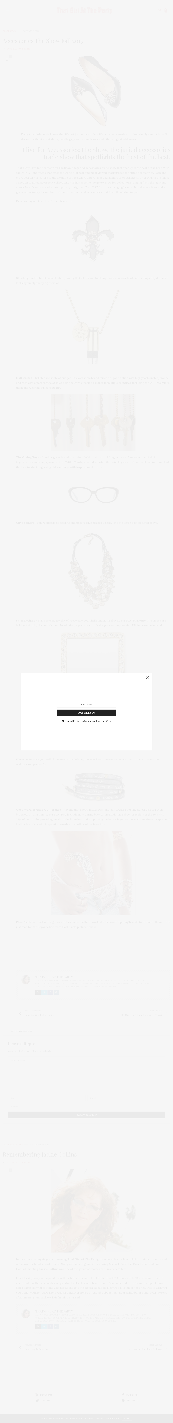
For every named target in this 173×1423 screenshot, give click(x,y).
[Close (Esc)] (147, 677)
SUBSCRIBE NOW (86, 712)
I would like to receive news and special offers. (88, 721)
